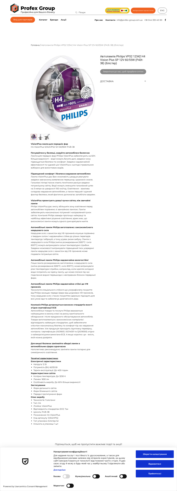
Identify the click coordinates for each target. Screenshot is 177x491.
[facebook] (165, 20)
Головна (35, 45)
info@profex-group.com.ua (130, 20)
